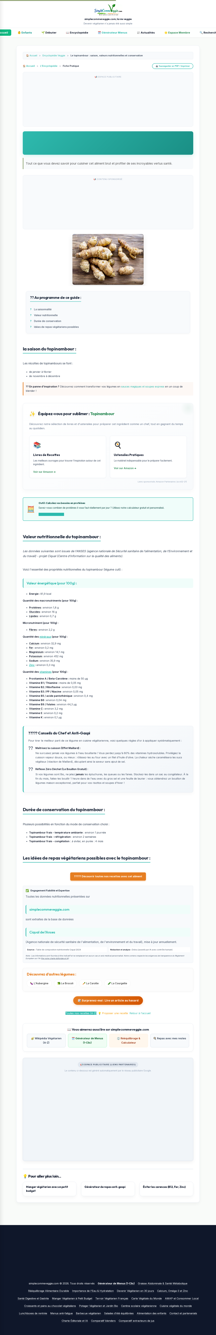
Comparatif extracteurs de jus (136, 1320)
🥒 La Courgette (117, 983)
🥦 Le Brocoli (65, 983)
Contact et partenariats (183, 1313)
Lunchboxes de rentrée (33, 1313)
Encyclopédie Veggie (54, 55)
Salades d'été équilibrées (119, 1313)
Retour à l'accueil (140, 1013)
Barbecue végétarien (88, 1313)
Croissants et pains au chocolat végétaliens (50, 1305)
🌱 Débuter (48, 32)
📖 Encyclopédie (77, 32)
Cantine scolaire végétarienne (139, 1305)
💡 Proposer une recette (113, 1013)
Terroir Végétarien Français (111, 1298)
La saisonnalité (43, 309)
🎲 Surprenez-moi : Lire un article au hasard (108, 1000)
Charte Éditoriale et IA (75, 1320)
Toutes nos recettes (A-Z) (80, 1013)
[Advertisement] (108, 102)
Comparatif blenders (103, 1320)
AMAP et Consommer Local (182, 1298)
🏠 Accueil (29, 66)
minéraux (45, 636)
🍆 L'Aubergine (39, 983)
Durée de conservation (47, 321)
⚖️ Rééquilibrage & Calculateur (128, 1040)
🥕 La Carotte (90, 983)
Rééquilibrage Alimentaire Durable (48, 1290)
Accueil (33, 55)
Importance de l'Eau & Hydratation (93, 1290)
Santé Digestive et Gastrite (33, 1298)
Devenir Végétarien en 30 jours (135, 1290)
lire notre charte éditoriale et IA (54, 958)
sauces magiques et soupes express (142, 386)
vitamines (46, 671)
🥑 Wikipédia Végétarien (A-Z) (46, 1040)
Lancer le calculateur (51, 514)
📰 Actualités (146, 32)
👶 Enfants (25, 32)
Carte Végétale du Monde (146, 1298)
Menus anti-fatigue (61, 1313)
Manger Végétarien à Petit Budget (72, 1298)
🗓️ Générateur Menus (112, 32)
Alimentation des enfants (151, 1313)
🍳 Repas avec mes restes (169, 1038)
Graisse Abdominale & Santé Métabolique (162, 1283)
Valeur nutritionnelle (46, 315)
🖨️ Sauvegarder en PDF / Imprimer (173, 66)
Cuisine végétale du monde (176, 1305)
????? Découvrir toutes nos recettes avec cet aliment (108, 876)
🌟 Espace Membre (177, 32)
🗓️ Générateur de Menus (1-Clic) (87, 1040)
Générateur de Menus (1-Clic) (116, 1283)
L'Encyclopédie (48, 66)
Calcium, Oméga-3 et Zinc (172, 1290)
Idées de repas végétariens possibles (56, 326)
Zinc (32, 665)
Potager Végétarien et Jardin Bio (98, 1305)
